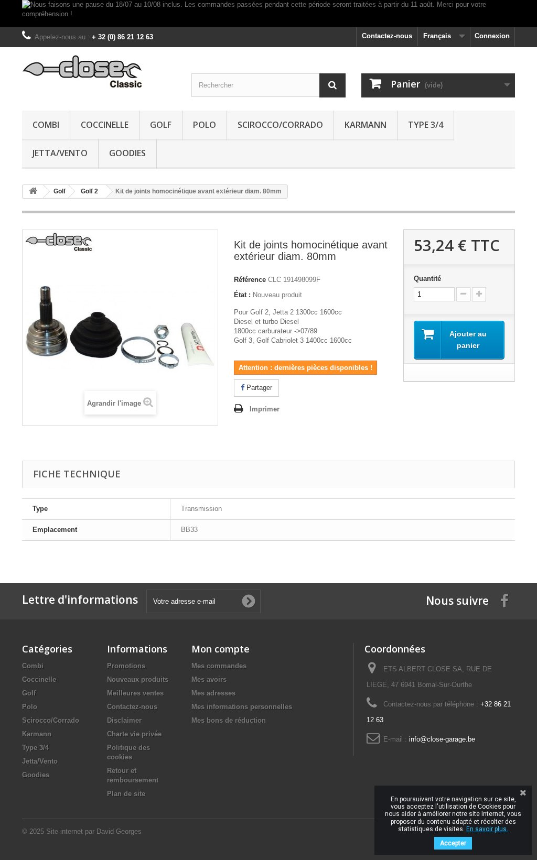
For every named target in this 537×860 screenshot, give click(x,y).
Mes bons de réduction (228, 720)
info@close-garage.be (442, 739)
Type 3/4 (425, 124)
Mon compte (220, 649)
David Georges (119, 831)
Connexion (492, 36)
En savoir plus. (487, 829)
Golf (160, 124)
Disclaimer (124, 720)
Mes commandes (218, 666)
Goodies (127, 153)
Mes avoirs (209, 679)
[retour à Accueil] (33, 191)
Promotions (126, 666)
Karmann (365, 124)
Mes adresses (213, 693)
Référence (250, 280)
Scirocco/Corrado (280, 124)
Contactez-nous (387, 36)
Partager (258, 387)
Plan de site (126, 794)
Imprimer (265, 409)
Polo (204, 124)
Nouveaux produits (137, 679)
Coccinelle (104, 124)
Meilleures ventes (135, 693)
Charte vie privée (134, 734)
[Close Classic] (99, 72)
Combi (46, 124)
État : (242, 295)
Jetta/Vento (60, 153)
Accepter (453, 843)
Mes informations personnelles (241, 707)
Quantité (427, 278)
